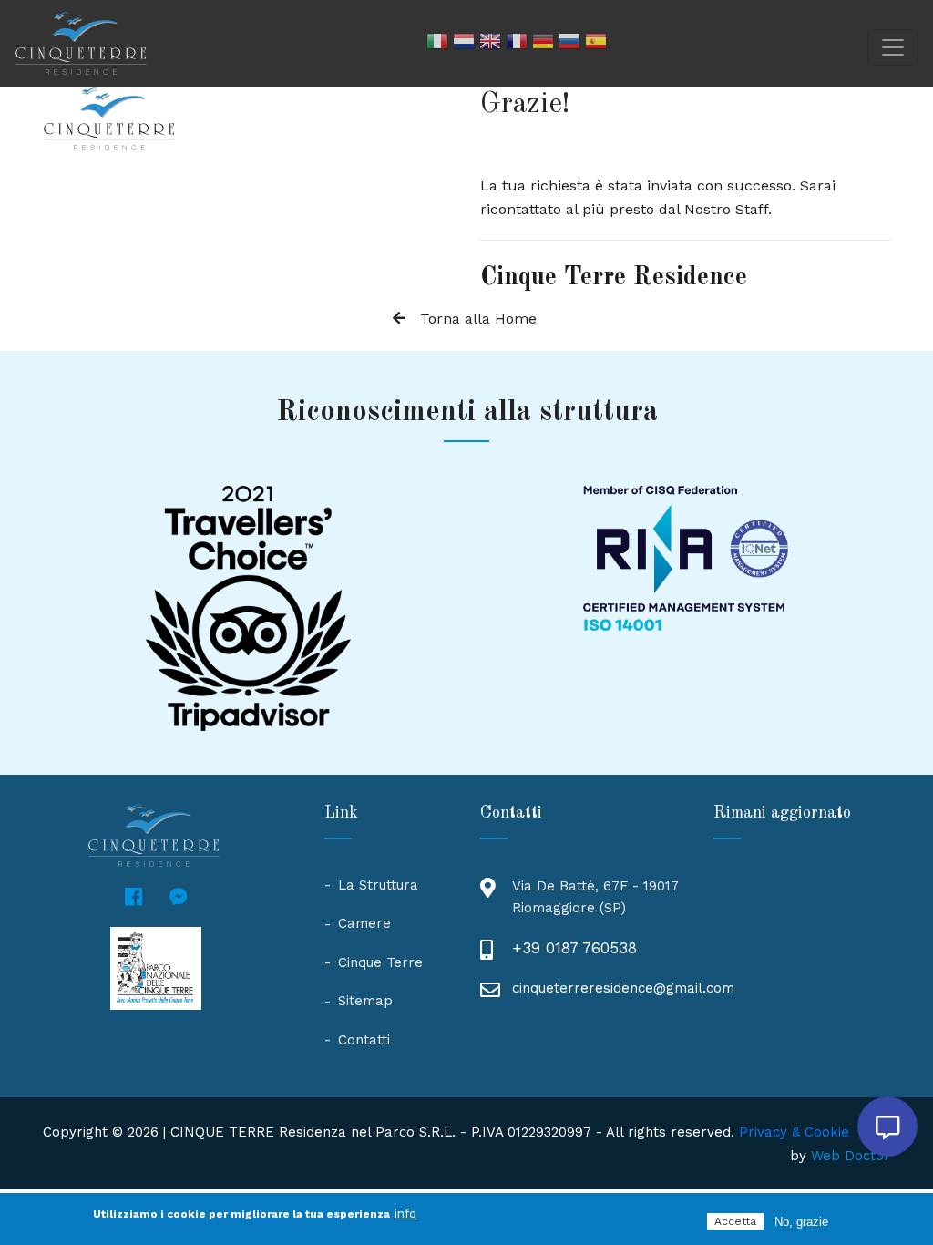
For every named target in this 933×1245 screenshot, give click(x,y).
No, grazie (801, 1222)
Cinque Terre (380, 962)
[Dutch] (464, 43)
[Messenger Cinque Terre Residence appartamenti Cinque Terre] (178, 897)
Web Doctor (850, 1155)
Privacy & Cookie (794, 1132)
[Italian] (437, 43)
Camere (364, 923)
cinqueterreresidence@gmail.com (623, 988)
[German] (543, 43)
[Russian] (569, 43)
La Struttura (378, 885)
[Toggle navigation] (892, 47)
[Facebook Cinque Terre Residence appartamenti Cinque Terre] (133, 897)
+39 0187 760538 (574, 948)
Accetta (735, 1221)
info (405, 1213)
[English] (490, 43)
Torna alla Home (478, 318)
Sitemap (365, 1001)
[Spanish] (596, 43)
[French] (517, 43)
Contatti (364, 1040)
